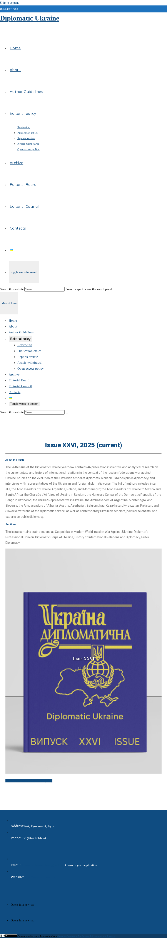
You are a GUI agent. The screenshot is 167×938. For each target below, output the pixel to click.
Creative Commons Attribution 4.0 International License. (86, 936)
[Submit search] (66, 413)
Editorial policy (20, 339)
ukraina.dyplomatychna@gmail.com (43, 865)
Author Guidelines (21, 332)
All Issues (84, 668)
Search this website (12, 289)
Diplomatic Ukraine (29, 18)
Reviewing (24, 345)
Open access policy (30, 368)
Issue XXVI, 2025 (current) (83, 445)
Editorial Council (20, 386)
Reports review (27, 356)
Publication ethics (29, 351)
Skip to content (9, 2)
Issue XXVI (83, 658)
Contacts (14, 392)
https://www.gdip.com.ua (39, 877)
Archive (14, 374)
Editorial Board (19, 380)
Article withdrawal (29, 362)
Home (13, 320)
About (13, 326)
